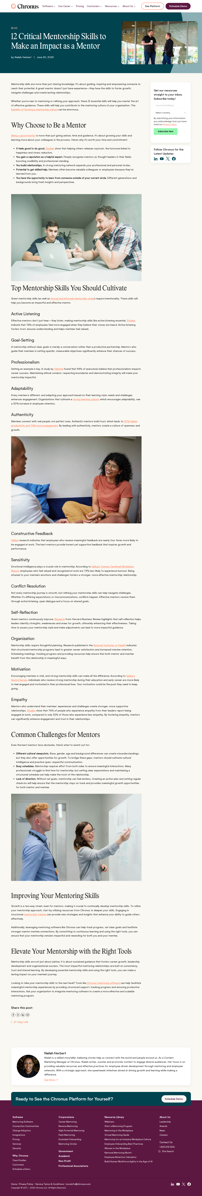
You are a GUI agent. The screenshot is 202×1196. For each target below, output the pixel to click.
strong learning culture (86, 399)
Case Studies (19, 1160)
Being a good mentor (23, 135)
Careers (164, 1135)
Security (17, 1148)
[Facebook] (13, 1015)
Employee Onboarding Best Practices (124, 1143)
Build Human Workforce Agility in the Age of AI (129, 1161)
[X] (18, 1015)
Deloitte (58, 368)
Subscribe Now (165, 131)
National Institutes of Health (109, 645)
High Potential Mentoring (71, 1130)
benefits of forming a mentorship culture (34, 109)
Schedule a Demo (21, 1169)
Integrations (19, 1135)
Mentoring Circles (68, 1143)
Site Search (168, 1151)
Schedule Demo (178, 6)
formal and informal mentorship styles (72, 298)
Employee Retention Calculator (121, 1157)
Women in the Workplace (117, 1148)
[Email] (28, 1015)
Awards (163, 1126)
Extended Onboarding (70, 1139)
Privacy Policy (169, 124)
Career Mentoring (68, 1121)
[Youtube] (178, 1184)
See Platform (152, 6)
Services (17, 1143)
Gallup (14, 540)
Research (59, 619)
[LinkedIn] (23, 1015)
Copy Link (22, 1021)
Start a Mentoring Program (118, 1126)
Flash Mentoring (67, 1135)
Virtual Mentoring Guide (117, 1135)
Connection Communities (26, 1126)
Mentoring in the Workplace (119, 1130)
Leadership (165, 1121)
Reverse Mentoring (68, 1126)
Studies (50, 148)
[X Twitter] (183, 1184)
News (162, 1130)
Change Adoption (22, 1130)
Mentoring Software (23, 1121)
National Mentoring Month (118, 1152)
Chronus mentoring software (103, 982)
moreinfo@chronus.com (78, 1184)
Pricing (80, 6)
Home (14, 1184)
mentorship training (35, 914)
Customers (18, 1164)
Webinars (109, 1121)
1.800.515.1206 (167, 1146)
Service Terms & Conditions (49, 1184)
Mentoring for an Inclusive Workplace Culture (128, 1139)
